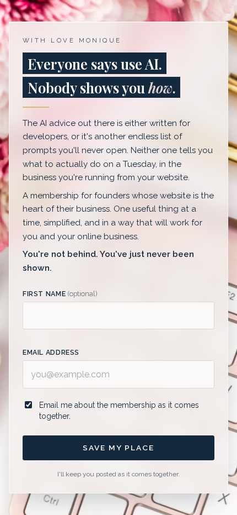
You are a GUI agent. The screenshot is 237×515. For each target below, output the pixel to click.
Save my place (118, 447)
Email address (51, 352)
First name (60, 294)
